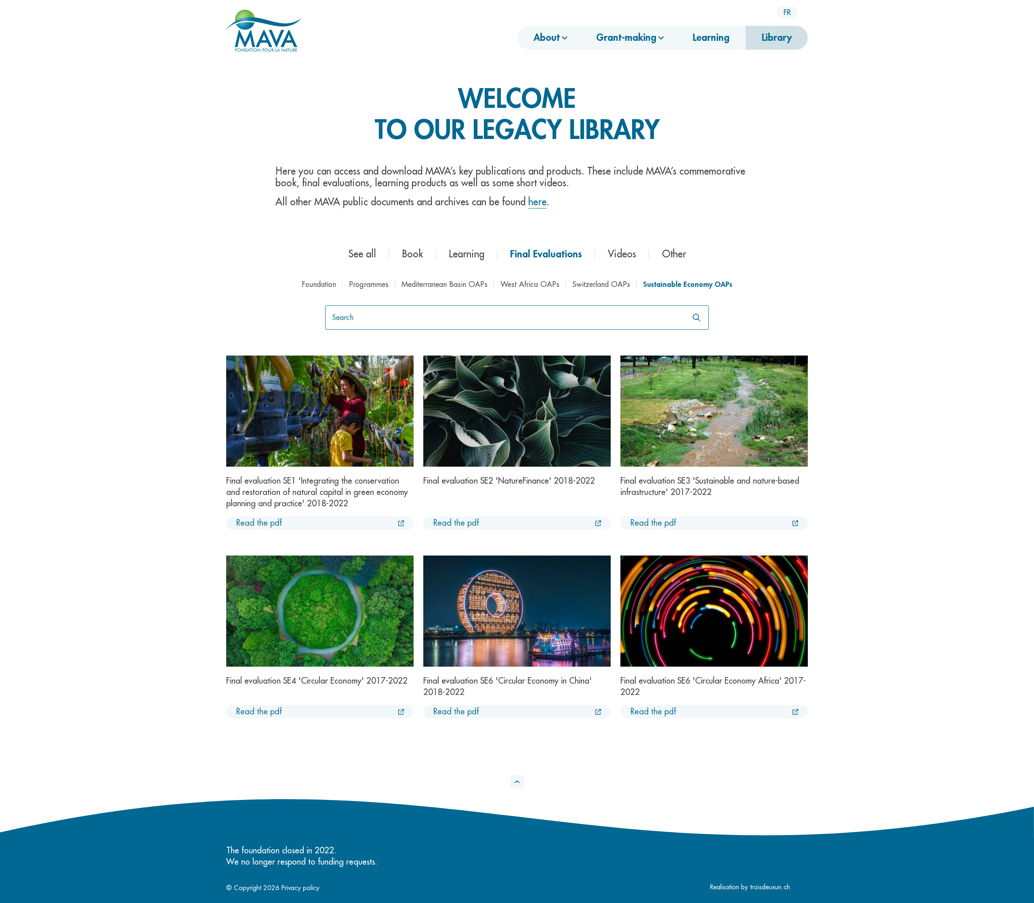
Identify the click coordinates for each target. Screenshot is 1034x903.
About (547, 37)
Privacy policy (300, 888)
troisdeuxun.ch (771, 887)
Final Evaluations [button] (546, 254)
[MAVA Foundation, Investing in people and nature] (263, 32)
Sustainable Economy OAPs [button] (687, 284)
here (537, 202)
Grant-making (626, 37)
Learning (711, 37)
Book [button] (412, 254)
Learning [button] (466, 254)
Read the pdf (259, 523)
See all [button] (362, 254)
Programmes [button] (369, 284)
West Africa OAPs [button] (529, 284)
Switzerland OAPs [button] (601, 284)
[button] (517, 782)
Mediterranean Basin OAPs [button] (444, 284)
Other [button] (674, 254)
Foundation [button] (319, 284)
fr (787, 12)
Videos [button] (622, 254)
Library (777, 37)
